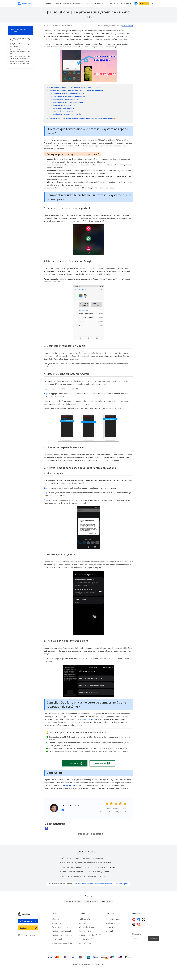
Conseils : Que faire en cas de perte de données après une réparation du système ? (81, 118)
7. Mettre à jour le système (63, 111)
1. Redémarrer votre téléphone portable (68, 93)
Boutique (145, 3)
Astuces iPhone (91, 902)
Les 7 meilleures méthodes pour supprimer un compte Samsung (20, 57)
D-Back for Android (89, 719)
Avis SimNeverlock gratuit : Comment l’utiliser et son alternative (86, 863)
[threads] (133, 924)
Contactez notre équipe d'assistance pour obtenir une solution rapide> (101, 884)
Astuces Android (85, 943)
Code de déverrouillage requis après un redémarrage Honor (85, 872)
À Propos (55, 919)
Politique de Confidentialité (62, 931)
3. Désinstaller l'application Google (66, 99)
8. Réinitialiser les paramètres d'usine (67, 114)
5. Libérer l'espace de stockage (64, 105)
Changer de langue (27, 935)
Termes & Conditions (60, 927)
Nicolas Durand (127, 26)
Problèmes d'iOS (85, 919)
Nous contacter (58, 923)
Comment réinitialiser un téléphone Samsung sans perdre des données (20, 45)
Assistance (125, 3)
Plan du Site (110, 927)
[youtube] (133, 919)
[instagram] (138, 924)
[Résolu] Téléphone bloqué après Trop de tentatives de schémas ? (20, 39)
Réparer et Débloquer (71, 3)
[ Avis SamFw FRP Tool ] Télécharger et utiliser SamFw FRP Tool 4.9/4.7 (88, 867)
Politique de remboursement (63, 935)
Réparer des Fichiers (73, 902)
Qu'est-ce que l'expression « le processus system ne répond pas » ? (75, 87)
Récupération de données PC (90, 935)
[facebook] (138, 919)
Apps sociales (106, 902)
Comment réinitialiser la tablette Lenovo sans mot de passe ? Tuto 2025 (20, 51)
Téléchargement (26, 921)
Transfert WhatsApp (86, 939)
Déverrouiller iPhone (87, 927)
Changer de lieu (85, 931)
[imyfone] (24, 4)
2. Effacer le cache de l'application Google (69, 96)
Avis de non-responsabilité (62, 943)
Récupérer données (51, 3)
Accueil (48, 26)
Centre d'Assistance (113, 919)
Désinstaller (110, 931)
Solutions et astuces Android (62, 26)
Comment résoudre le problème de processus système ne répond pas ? (76, 90)
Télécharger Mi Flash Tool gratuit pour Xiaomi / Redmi (82, 858)
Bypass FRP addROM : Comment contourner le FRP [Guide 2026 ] (20, 62)
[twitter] (143, 919)
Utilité (87, 3)
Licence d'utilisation (59, 939)
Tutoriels (112, 3)
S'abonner (153, 939)
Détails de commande (114, 923)
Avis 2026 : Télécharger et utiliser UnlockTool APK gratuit (83, 876)
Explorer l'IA (98, 3)
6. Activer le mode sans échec (64, 108)
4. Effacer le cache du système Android (68, 102)
